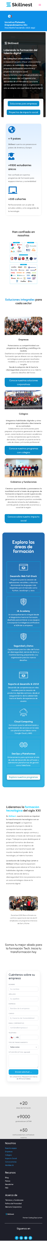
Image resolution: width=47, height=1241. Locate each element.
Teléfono (12, 1033)
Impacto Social (11, 1158)
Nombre (12, 984)
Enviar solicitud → (23, 1072)
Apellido (12, 994)
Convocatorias (11, 1162)
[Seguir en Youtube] (26, 1238)
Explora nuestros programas (23, 777)
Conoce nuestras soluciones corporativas (23, 382)
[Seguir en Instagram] (30, 1238)
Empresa (12, 1004)
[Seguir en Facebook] (16, 1238)
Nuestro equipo (11, 1148)
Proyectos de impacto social (23, 112)
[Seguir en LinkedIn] (21, 1238)
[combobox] (14, 1037)
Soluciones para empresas (23, 103)
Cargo (11, 1013)
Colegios (8, 1155)
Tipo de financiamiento (18, 1042)
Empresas (9, 1152)
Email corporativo (16, 1023)
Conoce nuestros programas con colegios (23, 450)
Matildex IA (9, 1165)
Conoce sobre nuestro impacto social (23, 518)
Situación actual (19, 1052)
